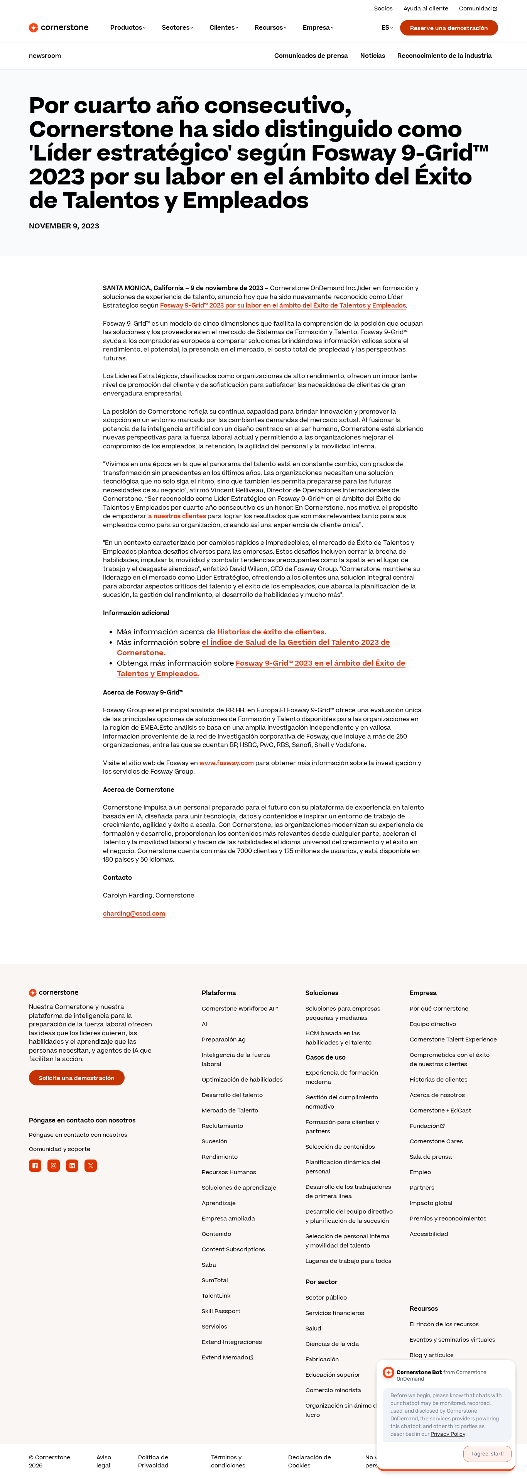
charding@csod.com (134, 913)
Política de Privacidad (153, 1462)
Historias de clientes (439, 1080)
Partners (422, 1188)
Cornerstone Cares (436, 1142)
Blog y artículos (432, 1355)
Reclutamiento (222, 1126)
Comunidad (475, 9)
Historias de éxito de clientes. (271, 632)
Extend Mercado (225, 1358)
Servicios (214, 1327)
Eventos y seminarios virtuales (452, 1340)
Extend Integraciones (232, 1342)
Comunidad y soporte (59, 1149)
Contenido (216, 1234)
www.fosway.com (226, 763)
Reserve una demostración (449, 28)
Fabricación (322, 1360)
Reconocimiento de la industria (444, 56)
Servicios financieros (335, 1313)
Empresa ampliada (228, 1219)
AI (204, 1024)
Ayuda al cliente (426, 9)
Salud (313, 1329)
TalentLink (216, 1296)
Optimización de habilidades (242, 1080)
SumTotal (215, 1280)
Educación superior (333, 1375)
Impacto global (431, 1203)
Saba (209, 1265)
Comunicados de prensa (311, 56)
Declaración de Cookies (309, 1462)
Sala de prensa (431, 1157)
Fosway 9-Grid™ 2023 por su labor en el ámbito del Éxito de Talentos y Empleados (283, 305)
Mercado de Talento (230, 1111)
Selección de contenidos (340, 1147)
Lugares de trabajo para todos (349, 1261)
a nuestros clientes (177, 516)
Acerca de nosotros (437, 1095)
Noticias (372, 56)
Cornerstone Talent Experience (453, 1040)
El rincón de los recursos (444, 1324)
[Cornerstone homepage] (103, 993)
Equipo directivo (433, 1024)
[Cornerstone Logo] (58, 27)
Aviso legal (103, 1462)
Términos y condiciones (228, 1462)
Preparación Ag (224, 1040)
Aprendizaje (219, 1203)
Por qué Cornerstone (439, 1009)
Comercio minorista (333, 1390)
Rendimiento (220, 1157)
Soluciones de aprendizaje (239, 1188)
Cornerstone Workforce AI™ (240, 1009)
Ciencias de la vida (332, 1344)
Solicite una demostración (77, 1078)
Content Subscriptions (233, 1250)
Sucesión (214, 1142)
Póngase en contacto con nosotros (78, 1135)
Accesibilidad (429, 1234)
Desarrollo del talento (232, 1095)
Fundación (424, 1126)
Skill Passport (221, 1311)
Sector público (326, 1298)
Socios (383, 9)
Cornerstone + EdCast (440, 1111)
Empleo (420, 1172)
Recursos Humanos (229, 1172)
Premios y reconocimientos (448, 1219)
